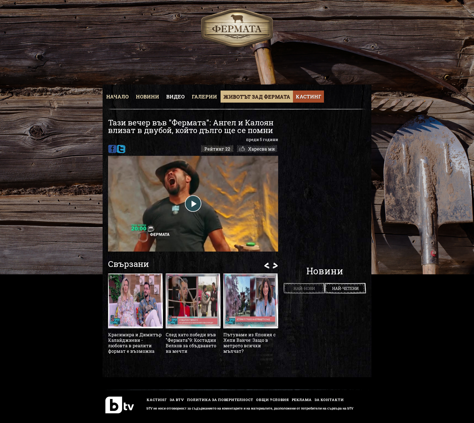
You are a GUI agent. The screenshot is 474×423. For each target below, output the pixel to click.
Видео (175, 96)
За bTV (177, 399)
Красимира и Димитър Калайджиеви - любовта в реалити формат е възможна (135, 343)
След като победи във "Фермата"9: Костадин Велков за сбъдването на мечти (191, 343)
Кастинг (308, 96)
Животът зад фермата (256, 96)
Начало (117, 96)
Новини (147, 96)
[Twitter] (121, 149)
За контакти (329, 399)
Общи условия (272, 399)
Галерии (204, 96)
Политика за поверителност (220, 399)
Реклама (302, 399)
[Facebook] (112, 149)
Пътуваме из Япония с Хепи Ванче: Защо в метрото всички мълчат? (249, 343)
